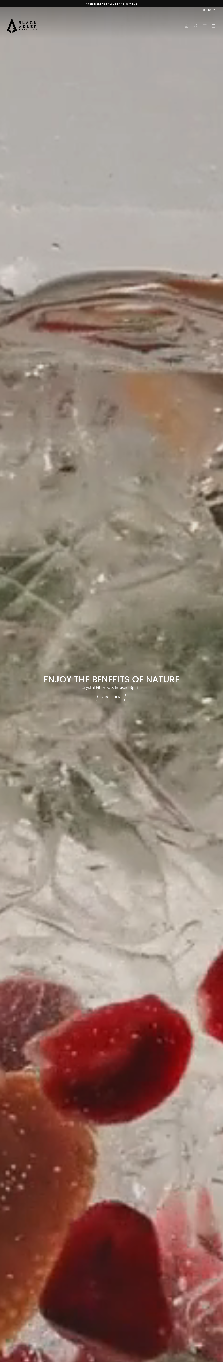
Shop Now (111, 696)
